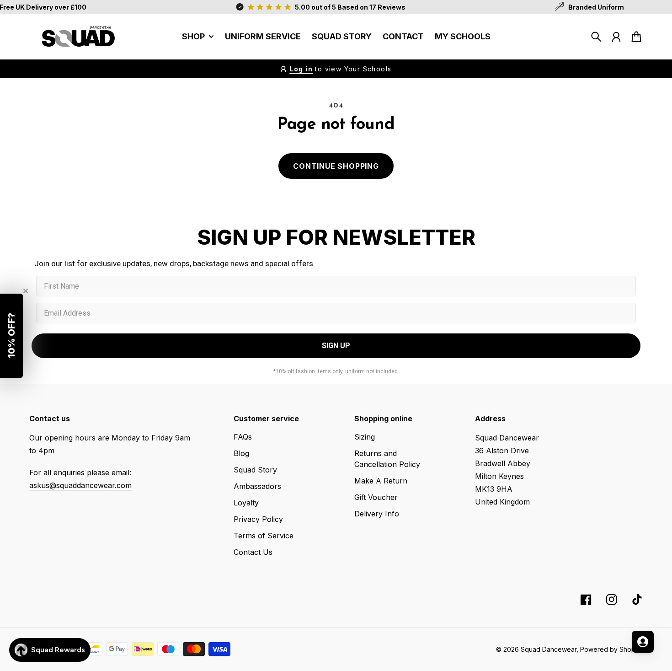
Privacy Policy (258, 519)
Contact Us (253, 552)
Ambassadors (257, 486)
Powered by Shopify (611, 649)
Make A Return (380, 480)
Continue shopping (336, 166)
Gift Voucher (376, 497)
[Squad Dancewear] (75, 36)
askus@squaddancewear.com (80, 485)
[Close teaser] (25, 290)
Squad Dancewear (548, 649)
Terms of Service (263, 535)
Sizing (364, 436)
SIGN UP (336, 345)
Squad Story (255, 469)
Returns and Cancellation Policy (387, 459)
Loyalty (246, 502)
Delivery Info (376, 513)
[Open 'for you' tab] (643, 642)
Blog (241, 453)
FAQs (243, 436)
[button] (11, 336)
